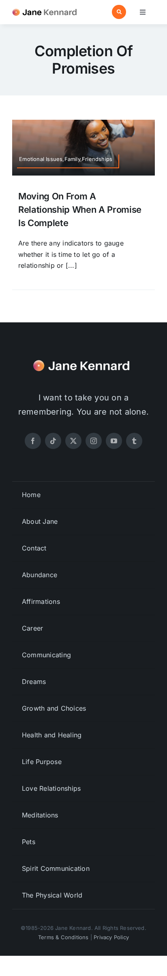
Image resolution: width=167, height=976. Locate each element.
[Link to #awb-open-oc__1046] (119, 12)
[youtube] (114, 441)
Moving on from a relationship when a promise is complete (79, 209)
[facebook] (33, 441)
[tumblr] (134, 441)
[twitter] (73, 441)
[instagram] (94, 441)
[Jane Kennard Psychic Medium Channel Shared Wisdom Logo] (46, 8)
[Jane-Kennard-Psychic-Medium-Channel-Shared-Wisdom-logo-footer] (83, 358)
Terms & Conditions (63, 937)
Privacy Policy (111, 937)
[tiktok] (53, 441)
